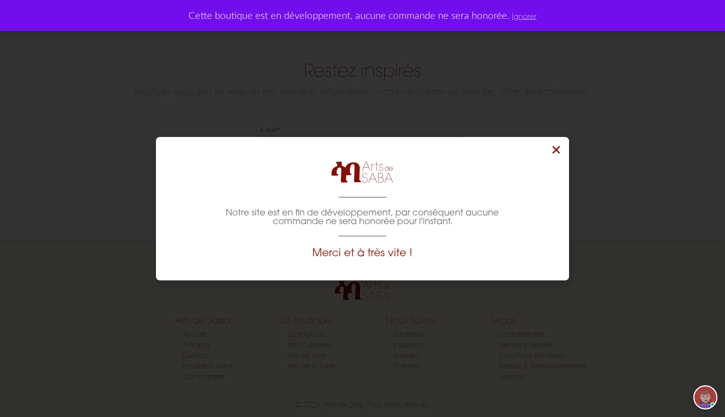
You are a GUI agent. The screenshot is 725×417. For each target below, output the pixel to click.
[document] (362, 208)
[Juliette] (705, 397)
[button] (556, 150)
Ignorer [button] (524, 16)
